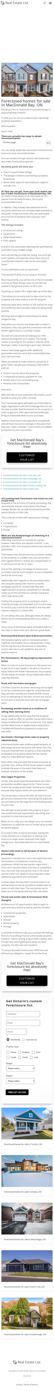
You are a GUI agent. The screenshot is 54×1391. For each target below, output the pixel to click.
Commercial (31, 1040)
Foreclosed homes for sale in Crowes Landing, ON (24, 485)
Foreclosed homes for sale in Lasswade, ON (22, 482)
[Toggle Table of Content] (47, 143)
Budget (9, 1063)
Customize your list (27, 457)
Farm (38, 1052)
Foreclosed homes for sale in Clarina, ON (20, 489)
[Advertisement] (27, 33)
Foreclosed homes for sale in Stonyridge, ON (22, 478)
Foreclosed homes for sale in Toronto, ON (23, 1144)
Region (9, 1076)
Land (36, 1057)
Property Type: (12, 1046)
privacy (19, 1384)
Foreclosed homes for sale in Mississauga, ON (25, 1239)
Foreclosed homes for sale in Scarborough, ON (25, 1334)
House (13, 1052)
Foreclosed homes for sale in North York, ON (24, 1286)
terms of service (31, 1384)
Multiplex (26, 1052)
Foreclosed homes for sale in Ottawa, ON (22, 1191)
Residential (15, 1040)
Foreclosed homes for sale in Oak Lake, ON (21, 475)
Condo (13, 1057)
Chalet (25, 1057)
